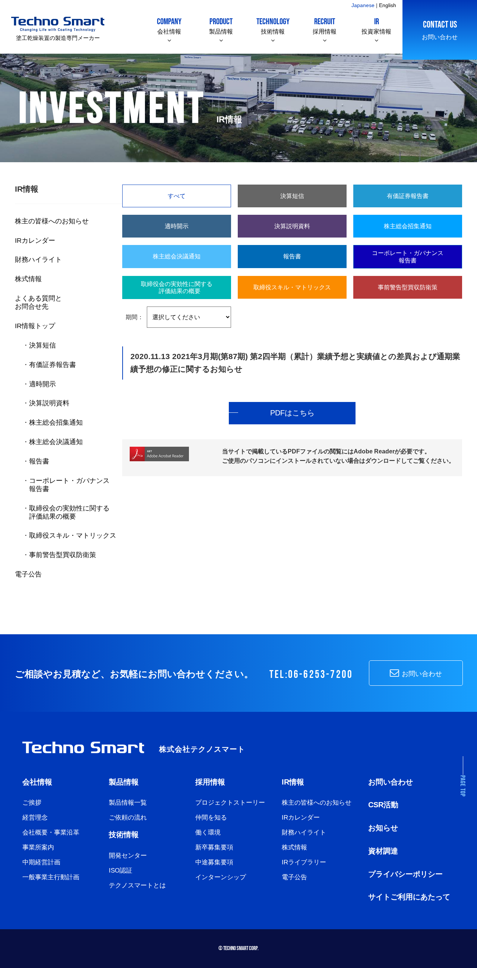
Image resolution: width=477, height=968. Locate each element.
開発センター (128, 855)
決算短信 (42, 345)
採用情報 (325, 25)
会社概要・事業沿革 (50, 832)
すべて (177, 196)
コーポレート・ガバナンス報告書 (407, 256)
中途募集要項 (214, 862)
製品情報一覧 (128, 802)
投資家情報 (376, 25)
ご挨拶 (31, 802)
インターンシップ (220, 877)
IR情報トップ (35, 326)
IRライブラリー (304, 862)
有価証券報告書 (52, 364)
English (387, 5)
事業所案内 (38, 847)
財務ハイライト (38, 259)
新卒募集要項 (214, 847)
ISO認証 (120, 870)
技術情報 (273, 25)
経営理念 (35, 817)
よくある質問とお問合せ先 (38, 302)
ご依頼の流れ (128, 817)
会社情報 (169, 25)
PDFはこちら (292, 413)
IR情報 (293, 782)
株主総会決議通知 (56, 442)
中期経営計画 (41, 862)
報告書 (39, 461)
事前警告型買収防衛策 (62, 555)
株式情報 (28, 279)
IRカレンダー (35, 240)
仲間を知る (211, 817)
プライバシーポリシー (405, 874)
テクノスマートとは (137, 885)
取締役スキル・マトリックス (72, 535)
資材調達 (383, 851)
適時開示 (42, 384)
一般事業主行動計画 (50, 877)
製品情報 (221, 25)
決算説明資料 (49, 403)
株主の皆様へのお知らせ (52, 221)
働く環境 (208, 832)
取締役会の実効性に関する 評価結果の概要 (66, 512)
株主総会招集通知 (56, 422)
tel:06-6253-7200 (311, 674)
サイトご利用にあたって (409, 897)
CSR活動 (383, 805)
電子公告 (28, 574)
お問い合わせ (440, 29)
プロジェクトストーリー (230, 802)
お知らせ (383, 828)
